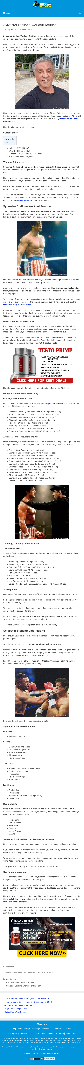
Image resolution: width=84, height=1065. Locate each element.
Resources (25, 1034)
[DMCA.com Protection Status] (35, 1059)
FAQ (51, 1029)
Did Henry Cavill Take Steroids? (18, 1005)
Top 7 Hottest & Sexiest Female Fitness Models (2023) (28, 1002)
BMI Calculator (42, 1034)
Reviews (68, 1029)
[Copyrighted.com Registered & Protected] (48, 1059)
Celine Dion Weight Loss (15, 1012)
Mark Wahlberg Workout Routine (20, 982)
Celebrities (11, 979)
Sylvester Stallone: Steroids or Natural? (23, 986)
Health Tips (59, 1029)
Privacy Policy (13, 1034)
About (32, 1034)
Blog (14, 1029)
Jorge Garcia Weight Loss (15, 1009)
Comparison (44, 1029)
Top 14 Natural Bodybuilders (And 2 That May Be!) (26, 999)
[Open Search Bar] (80, 13)
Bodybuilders (23, 1029)
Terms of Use (70, 1034)
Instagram (48, 972)
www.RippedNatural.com (51, 1053)
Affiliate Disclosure (56, 1034)
